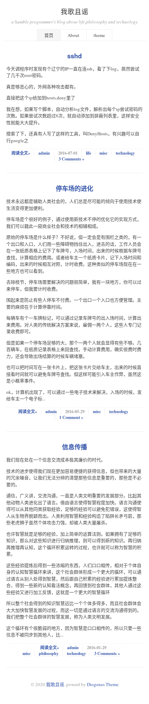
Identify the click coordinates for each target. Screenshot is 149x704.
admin (44, 153)
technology (125, 153)
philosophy (49, 653)
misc (103, 153)
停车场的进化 (74, 188)
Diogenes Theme (103, 684)
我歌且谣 (74, 11)
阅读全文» (20, 153)
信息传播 (74, 446)
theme (99, 35)
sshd (74, 55)
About (73, 35)
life (88, 153)
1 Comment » (71, 417)
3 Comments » (71, 159)
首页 (48, 35)
